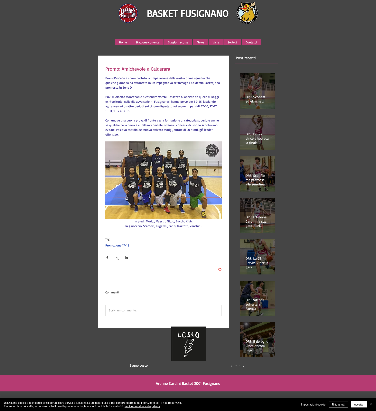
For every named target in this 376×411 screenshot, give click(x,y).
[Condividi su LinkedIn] (126, 258)
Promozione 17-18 (117, 245)
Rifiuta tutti (338, 404)
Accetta (358, 404)
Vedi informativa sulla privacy (142, 406)
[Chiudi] (371, 404)
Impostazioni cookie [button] (313, 404)
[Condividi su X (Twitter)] (117, 258)
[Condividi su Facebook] (107, 258)
